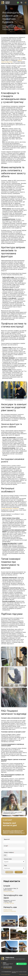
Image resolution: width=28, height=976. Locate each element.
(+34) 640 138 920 (9, 903)
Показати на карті (9, 891)
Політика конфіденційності (5, 974)
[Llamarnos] (21, 2)
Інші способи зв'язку (7, 968)
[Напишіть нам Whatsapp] (18, 2)
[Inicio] (2, 2)
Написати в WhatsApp (10, 911)
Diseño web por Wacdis (23, 974)
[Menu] (25, 2)
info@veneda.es (8, 909)
